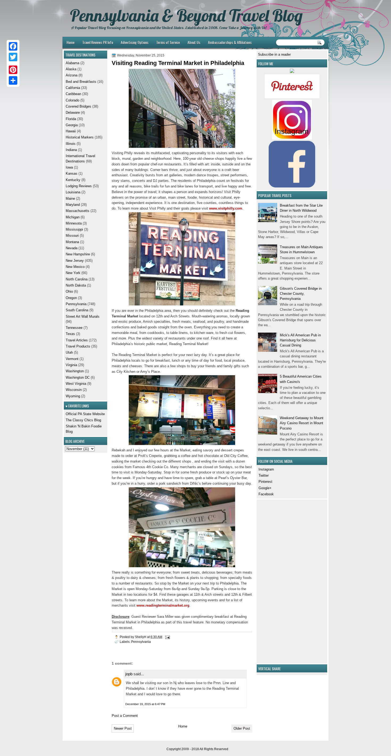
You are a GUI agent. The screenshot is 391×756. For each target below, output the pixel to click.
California (73, 88)
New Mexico (75, 267)
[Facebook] (13, 46)
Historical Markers (80, 137)
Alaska (71, 69)
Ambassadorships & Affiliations (230, 42)
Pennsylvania (141, 641)
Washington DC (78, 377)
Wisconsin (74, 390)
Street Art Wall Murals (82, 316)
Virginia (71, 365)
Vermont (72, 359)
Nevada (71, 248)
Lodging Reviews (79, 186)
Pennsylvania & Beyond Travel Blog (186, 15)
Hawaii (71, 131)
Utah (69, 352)
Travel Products (78, 346)
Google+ (265, 488)
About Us (194, 42)
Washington (75, 371)
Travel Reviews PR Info (97, 42)
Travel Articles (77, 340)
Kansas (71, 173)
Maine (70, 199)
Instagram (266, 469)
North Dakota (76, 285)
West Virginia (76, 384)
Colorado (72, 100)
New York (73, 273)
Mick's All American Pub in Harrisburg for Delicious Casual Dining (300, 340)
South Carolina (77, 310)
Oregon (71, 298)
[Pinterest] (13, 69)
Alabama (72, 63)
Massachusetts (77, 211)
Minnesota (74, 223)
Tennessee (74, 328)
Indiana (71, 150)
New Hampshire (78, 254)
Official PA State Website (85, 414)
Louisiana (73, 192)
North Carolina (77, 279)
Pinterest (265, 482)
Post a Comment (125, 716)
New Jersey (75, 261)
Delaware (73, 113)
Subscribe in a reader (274, 54)
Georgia (72, 125)
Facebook (266, 494)
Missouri (72, 236)
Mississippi (74, 229)
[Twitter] (13, 57)
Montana (72, 242)
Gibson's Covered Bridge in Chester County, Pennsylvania (301, 294)
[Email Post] (167, 637)
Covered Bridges (78, 106)
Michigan (73, 217)
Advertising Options (134, 42)
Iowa (69, 167)
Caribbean (73, 94)
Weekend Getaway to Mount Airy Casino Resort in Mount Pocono (301, 423)
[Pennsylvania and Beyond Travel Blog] (292, 97)
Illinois (71, 144)
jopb (128, 674)
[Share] (13, 80)
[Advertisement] (274, 581)
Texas (70, 334)
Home (70, 42)
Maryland (73, 205)
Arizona (71, 75)
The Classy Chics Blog (83, 420)
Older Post (242, 728)
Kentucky (73, 180)
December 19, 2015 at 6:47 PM (145, 704)
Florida (71, 119)
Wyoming (73, 396)
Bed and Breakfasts (81, 82)
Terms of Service (168, 42)
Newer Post (123, 728)
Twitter (264, 475)
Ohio (69, 291)
